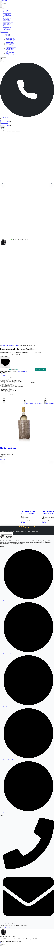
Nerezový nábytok (10, 43)
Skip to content (3, 0)
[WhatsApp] (5, 373)
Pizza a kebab (9, 44)
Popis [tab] (4, 375)
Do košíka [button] (23, 522)
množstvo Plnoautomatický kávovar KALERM (10, 354)
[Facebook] (1, 373)
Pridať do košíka (4, 356)
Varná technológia (10, 52)
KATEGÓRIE (6, 34)
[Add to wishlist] (4, 401)
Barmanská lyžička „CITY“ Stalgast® (28, 512)
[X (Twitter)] (2, 373)
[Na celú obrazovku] (2, 944)
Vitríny (7, 53)
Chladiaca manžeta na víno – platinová (8, 449)
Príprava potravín (9, 45)
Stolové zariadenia (10, 48)
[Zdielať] (3, 944)
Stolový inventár (9, 49)
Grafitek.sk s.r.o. (8, 927)
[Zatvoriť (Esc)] (4, 944)
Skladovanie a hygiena (11, 47)
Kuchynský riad (9, 42)
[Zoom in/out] (0, 944)
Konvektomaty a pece (10, 39)
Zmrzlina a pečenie (10, 54)
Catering (7, 37)
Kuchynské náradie (10, 40)
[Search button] (1, 59)
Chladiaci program (10, 38)
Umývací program (10, 51)
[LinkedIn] (4, 373)
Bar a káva (8, 35)
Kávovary (25, 371)
